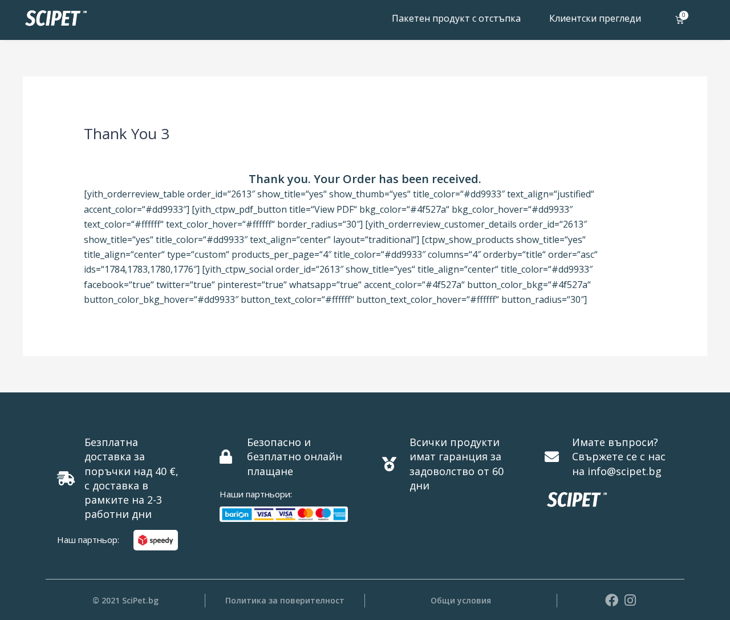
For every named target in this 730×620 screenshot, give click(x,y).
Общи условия (461, 600)
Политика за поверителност (284, 600)
